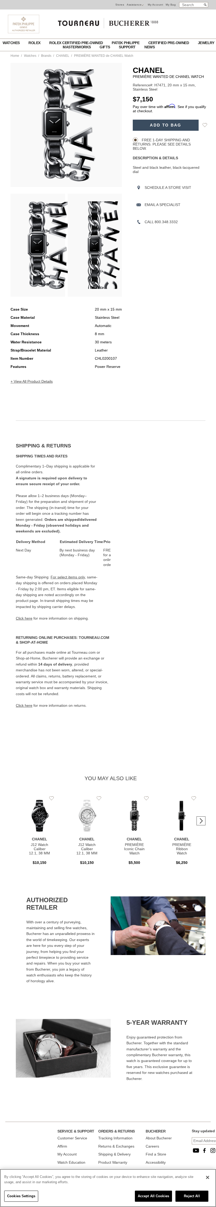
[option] (38, 245)
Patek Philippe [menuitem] (126, 43)
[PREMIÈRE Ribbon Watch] (181, 832)
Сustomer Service (72, 1138)
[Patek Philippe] (23, 32)
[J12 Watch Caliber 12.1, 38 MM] (39, 832)
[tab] (63, 446)
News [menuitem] (149, 47)
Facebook (204, 1150)
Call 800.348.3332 (161, 222)
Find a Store (156, 1154)
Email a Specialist (162, 205)
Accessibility (156, 1162)
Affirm (62, 1146)
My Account (155, 4)
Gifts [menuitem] (105, 47)
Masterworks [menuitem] (77, 47)
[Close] (207, 1177)
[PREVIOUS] (14, 125)
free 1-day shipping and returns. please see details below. (162, 144)
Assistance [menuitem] (134, 4)
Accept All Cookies (153, 1196)
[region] (108, 1188)
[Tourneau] (108, 21)
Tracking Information (115, 1138)
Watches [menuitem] (12, 43)
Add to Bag (165, 125)
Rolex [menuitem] (34, 43)
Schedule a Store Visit (168, 187)
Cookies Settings (21, 1196)
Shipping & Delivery (114, 1154)
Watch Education (71, 1162)
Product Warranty (112, 1162)
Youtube (196, 1150)
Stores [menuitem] (119, 4)
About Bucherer (159, 1138)
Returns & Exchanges (116, 1146)
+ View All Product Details (32, 381)
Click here (24, 618)
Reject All (192, 1196)
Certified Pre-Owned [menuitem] (169, 43)
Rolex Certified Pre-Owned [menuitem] (76, 43)
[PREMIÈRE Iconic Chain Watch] (134, 832)
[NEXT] (118, 125)
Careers (152, 1146)
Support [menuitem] (127, 47)
